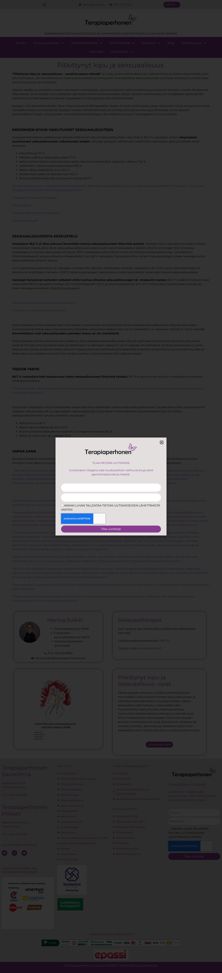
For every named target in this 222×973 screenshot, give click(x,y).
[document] (111, 486)
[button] (161, 442)
